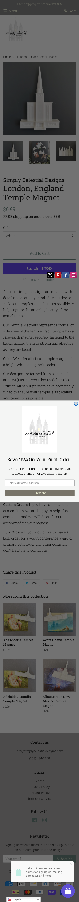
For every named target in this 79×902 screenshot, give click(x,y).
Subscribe (39, 493)
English (16, 899)
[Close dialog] (76, 403)
